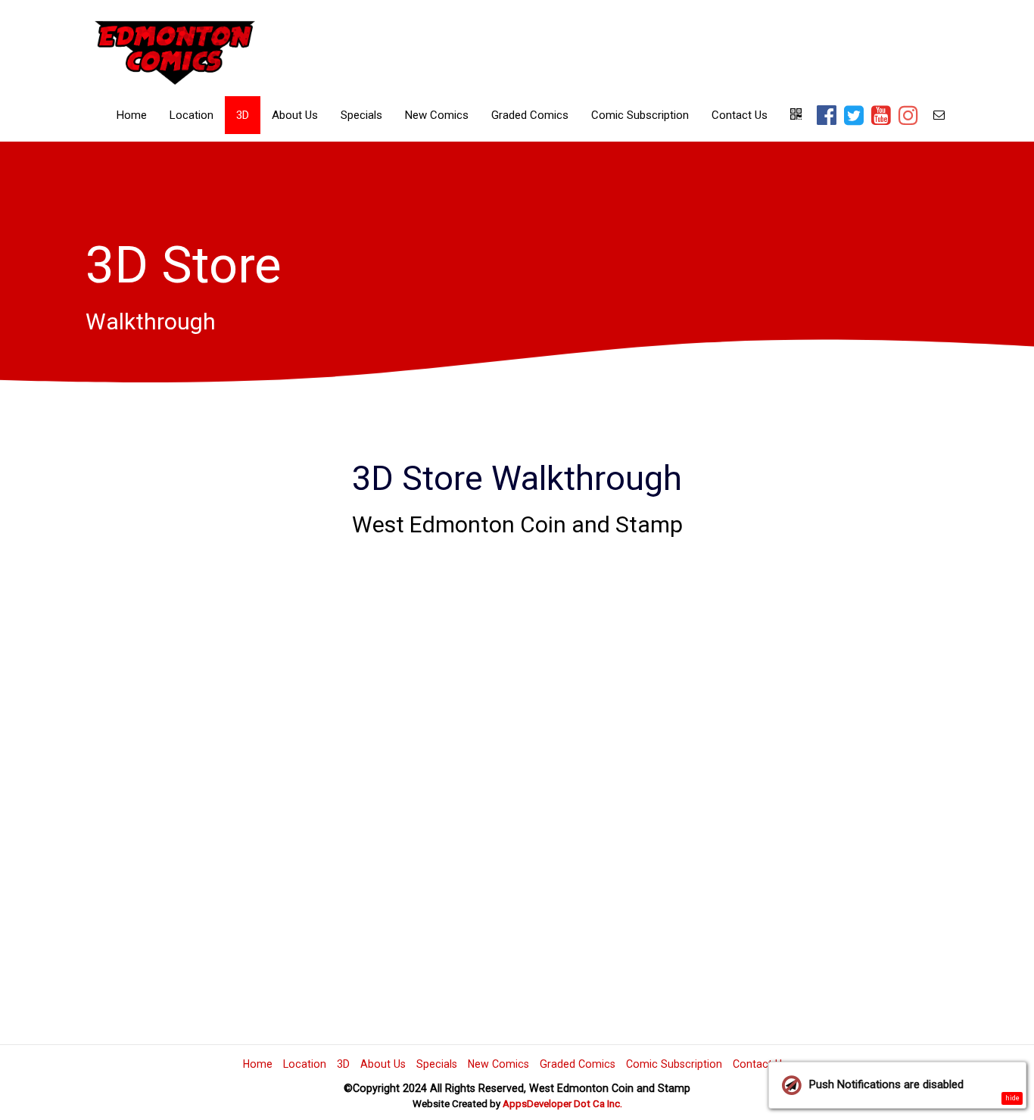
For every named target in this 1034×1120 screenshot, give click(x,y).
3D (242, 115)
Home (132, 115)
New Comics (437, 115)
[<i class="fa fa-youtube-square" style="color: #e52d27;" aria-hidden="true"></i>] (881, 117)
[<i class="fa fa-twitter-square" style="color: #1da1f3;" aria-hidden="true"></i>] (853, 117)
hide (1012, 1098)
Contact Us (740, 115)
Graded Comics (529, 115)
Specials (361, 115)
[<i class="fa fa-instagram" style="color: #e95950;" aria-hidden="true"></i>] (908, 117)
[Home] (176, 50)
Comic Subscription (640, 115)
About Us (295, 115)
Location (191, 115)
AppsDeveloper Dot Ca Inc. (562, 1103)
